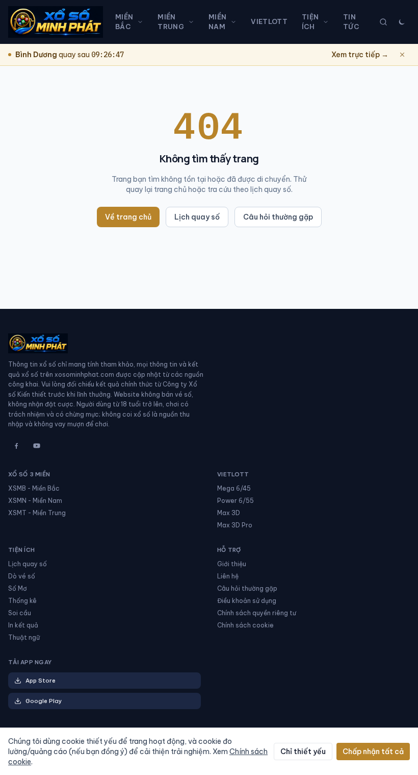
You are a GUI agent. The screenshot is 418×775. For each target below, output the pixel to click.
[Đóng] (402, 54)
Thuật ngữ (24, 637)
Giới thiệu (231, 564)
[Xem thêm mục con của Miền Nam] (235, 22)
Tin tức (351, 22)
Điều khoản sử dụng (246, 600)
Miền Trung (171, 22)
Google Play (43, 701)
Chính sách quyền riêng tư (256, 613)
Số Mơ (17, 588)
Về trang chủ (128, 217)
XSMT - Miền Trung (37, 513)
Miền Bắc (124, 22)
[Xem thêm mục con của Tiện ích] (328, 22)
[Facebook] (16, 446)
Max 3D (228, 513)
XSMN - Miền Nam (35, 500)
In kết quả (23, 625)
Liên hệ (228, 576)
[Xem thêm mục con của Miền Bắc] (142, 22)
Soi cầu (19, 613)
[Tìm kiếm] (383, 22)
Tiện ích (310, 22)
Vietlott (269, 21)
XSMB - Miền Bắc (34, 488)
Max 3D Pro (234, 525)
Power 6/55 (235, 500)
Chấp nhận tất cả (373, 751)
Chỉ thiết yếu (303, 751)
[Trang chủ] (55, 22)
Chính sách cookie (245, 625)
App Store (40, 680)
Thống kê (22, 600)
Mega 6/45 (234, 488)
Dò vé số (21, 576)
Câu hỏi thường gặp (278, 217)
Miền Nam (217, 22)
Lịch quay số (197, 217)
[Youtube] (37, 446)
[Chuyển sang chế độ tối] (402, 22)
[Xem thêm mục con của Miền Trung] (193, 22)
